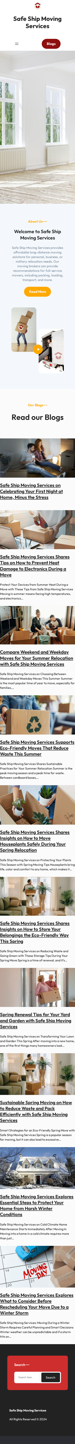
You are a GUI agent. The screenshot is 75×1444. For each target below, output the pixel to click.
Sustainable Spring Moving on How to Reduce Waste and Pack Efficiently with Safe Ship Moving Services (36, 1111)
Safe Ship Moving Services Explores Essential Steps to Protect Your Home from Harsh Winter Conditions (36, 1205)
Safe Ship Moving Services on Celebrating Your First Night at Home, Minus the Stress (31, 491)
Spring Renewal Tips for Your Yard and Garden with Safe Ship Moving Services (35, 1020)
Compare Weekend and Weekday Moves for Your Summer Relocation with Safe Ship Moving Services (36, 658)
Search (50, 1377)
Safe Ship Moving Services (37, 22)
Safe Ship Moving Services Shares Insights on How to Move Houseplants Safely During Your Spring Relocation (35, 841)
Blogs (51, 44)
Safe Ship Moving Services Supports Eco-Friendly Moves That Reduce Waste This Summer (37, 748)
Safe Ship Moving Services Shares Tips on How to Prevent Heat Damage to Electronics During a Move (35, 565)
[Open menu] (16, 43)
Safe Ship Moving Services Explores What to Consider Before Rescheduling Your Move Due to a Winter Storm (36, 1304)
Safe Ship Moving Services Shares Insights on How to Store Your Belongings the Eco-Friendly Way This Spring (35, 932)
